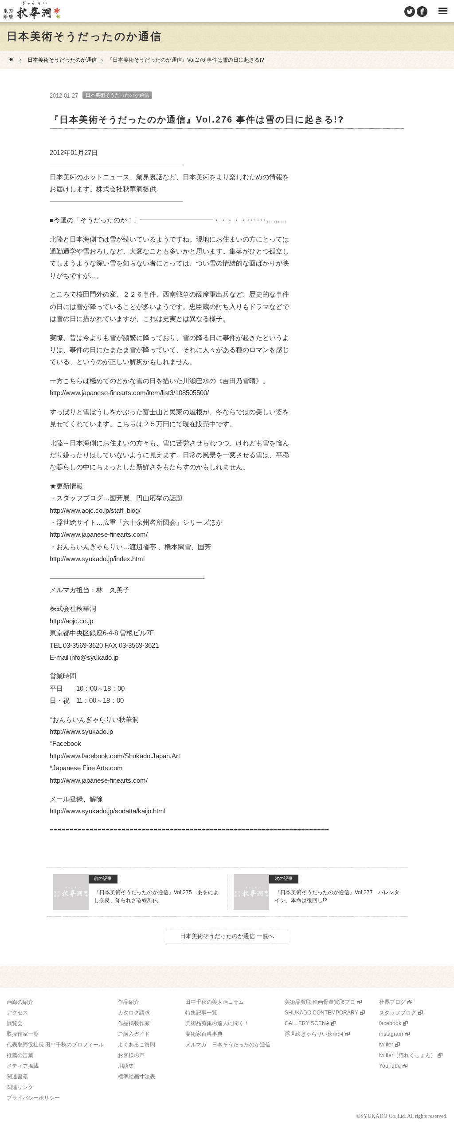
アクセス (17, 1013)
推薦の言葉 (20, 1055)
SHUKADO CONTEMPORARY (321, 1013)
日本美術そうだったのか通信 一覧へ (227, 936)
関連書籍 (17, 1077)
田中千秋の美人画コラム (214, 1002)
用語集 (126, 1066)
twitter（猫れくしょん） (407, 1055)
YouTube (390, 1066)
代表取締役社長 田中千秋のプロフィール (55, 1045)
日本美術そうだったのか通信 (62, 60)
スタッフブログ (397, 1013)
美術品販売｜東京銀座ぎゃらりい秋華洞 (31, 11)
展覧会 (15, 1023)
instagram (391, 1034)
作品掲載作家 (134, 1023)
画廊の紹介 (20, 1002)
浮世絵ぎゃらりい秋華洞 (314, 1034)
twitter (386, 1045)
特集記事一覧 (201, 1013)
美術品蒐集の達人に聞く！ (217, 1023)
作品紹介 (128, 1002)
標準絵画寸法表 (136, 1077)
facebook (390, 1023)
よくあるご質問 (136, 1045)
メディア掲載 (23, 1066)
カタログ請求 (134, 1013)
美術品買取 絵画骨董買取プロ (320, 1002)
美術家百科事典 (204, 1034)
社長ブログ (392, 1002)
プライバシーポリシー (33, 1098)
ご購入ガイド (134, 1034)
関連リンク (20, 1087)
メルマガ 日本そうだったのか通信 (227, 1045)
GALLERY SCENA (307, 1023)
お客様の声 (131, 1055)
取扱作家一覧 (23, 1034)
